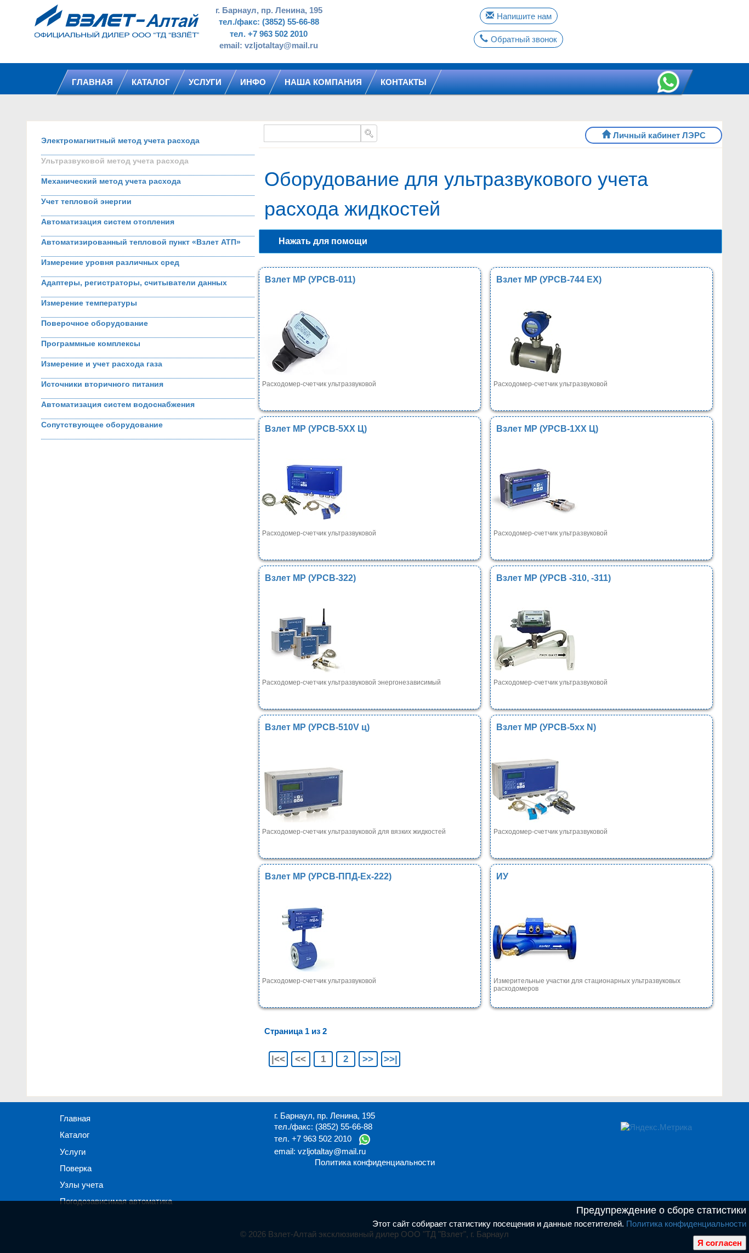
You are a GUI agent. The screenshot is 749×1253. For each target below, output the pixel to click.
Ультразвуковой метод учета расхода (115, 160)
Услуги (73, 1151)
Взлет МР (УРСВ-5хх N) (546, 727)
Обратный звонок (524, 39)
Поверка (76, 1168)
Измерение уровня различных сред (110, 262)
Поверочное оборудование (94, 323)
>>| (391, 1059)
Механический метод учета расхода (111, 181)
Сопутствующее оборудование (102, 424)
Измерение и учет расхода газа (101, 363)
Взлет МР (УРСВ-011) (310, 279)
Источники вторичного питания (102, 384)
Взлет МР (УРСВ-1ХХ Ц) (547, 428)
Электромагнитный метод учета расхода (120, 140)
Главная (75, 1118)
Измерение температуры (89, 302)
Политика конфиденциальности (686, 1223)
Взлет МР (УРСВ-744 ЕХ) (549, 279)
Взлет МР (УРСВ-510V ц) (317, 727)
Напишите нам (524, 16)
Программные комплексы (90, 343)
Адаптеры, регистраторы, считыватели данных (134, 282)
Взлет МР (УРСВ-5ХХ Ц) (316, 428)
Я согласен (719, 1243)
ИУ (502, 876)
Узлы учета (81, 1184)
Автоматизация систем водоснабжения (118, 404)
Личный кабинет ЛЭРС (659, 135)
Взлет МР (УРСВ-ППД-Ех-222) (328, 876)
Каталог (74, 1134)
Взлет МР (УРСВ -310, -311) (553, 578)
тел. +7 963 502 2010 (269, 33)
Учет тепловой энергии (86, 201)
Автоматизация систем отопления (107, 221)
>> (367, 1059)
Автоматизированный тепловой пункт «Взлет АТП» (141, 242)
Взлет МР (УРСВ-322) (310, 578)
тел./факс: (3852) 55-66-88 (269, 21)
